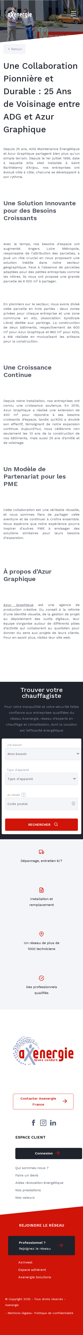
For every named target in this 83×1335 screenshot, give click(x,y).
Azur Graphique (18, 605)
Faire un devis (26, 1175)
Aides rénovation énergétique (39, 1183)
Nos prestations (28, 1190)
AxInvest (25, 1262)
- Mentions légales (18, 1313)
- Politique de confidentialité (52, 1313)
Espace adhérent (32, 1270)
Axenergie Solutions (34, 1277)
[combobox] (8, 804)
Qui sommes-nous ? (32, 1168)
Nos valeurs (25, 1198)
